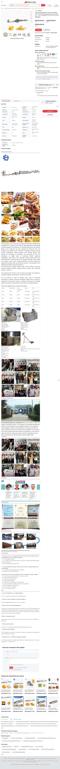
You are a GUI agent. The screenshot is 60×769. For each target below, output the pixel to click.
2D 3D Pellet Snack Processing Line (22, 725)
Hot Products (5, 758)
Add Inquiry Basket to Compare (17, 38)
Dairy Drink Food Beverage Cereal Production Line (47, 738)
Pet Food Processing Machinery (16, 738)
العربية (43, 760)
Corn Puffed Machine (22, 749)
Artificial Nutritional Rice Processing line (37, 721)
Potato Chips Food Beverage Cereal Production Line (11, 740)
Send (11, 667)
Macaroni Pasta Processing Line (50, 723)
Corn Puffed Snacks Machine (34, 749)
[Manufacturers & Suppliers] (30, 2)
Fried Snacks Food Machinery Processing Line (37, 723)
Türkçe (24, 761)
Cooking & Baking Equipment (30, 738)
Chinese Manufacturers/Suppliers (19, 758)
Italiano (31, 760)
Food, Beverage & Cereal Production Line (37, 8)
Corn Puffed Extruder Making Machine (9, 749)
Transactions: (53, 88)
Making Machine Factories (7, 746)
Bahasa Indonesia (34, 761)
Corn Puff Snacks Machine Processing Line (51, 721)
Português (17, 760)
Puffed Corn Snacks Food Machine (47, 749)
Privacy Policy (47, 764)
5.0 (46, 102)
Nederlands (39, 760)
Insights (32, 759)
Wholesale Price (35, 758)
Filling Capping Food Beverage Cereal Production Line (33, 740)
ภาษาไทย (55, 760)
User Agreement (36, 764)
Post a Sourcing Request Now (15, 669)
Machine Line (16, 746)
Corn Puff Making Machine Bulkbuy (18, 752)
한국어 (46, 760)
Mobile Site (28, 759)
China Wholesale (28, 758)
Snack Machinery (5, 738)
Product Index (54, 758)
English (9, 760)
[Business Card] (57, 106)
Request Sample (54, 32)
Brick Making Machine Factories (27, 746)
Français (21, 760)
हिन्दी (52, 760)
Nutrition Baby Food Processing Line (51, 725)
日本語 (50, 760)
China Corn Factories (39, 746)
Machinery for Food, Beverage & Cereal (24, 8)
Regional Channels (47, 758)
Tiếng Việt (28, 761)
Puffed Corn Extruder (6, 752)
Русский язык (26, 760)
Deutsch (34, 760)
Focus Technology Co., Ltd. (22, 764)
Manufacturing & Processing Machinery (10, 8)
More (2, 754)
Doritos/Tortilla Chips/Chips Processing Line (37, 725)
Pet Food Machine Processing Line (7, 721)
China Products (10, 758)
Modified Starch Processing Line (7, 723)
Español (13, 760)
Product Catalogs (17, 719)
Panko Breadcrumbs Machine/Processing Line (8, 725)
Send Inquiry (38, 29)
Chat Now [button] (48, 29)
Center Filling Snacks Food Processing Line (23, 723)
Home (2, 8)
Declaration (42, 764)
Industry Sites (41, 758)
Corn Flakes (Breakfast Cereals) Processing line (23, 721)
